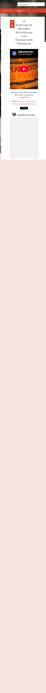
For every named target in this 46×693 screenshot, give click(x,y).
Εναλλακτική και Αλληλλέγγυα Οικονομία (24, 102)
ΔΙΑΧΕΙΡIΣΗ (24, 97)
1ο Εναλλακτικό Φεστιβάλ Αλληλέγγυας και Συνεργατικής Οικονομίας (24, 32)
